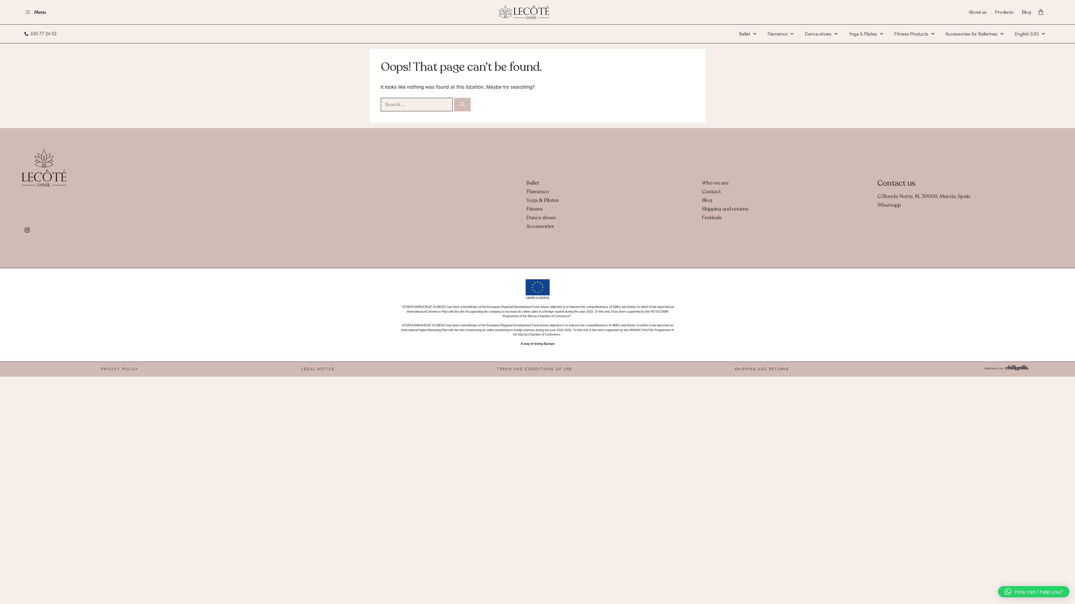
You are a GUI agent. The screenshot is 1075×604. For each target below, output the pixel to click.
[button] (1033, 591)
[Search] (462, 104)
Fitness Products (911, 34)
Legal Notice (318, 369)
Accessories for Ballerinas (971, 34)
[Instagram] (27, 230)
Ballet (744, 34)
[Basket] (1041, 12)
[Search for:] (417, 104)
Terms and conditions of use (534, 369)
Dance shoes (818, 34)
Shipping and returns (762, 369)
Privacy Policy (120, 369)
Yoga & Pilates (863, 34)
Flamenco (777, 34)
